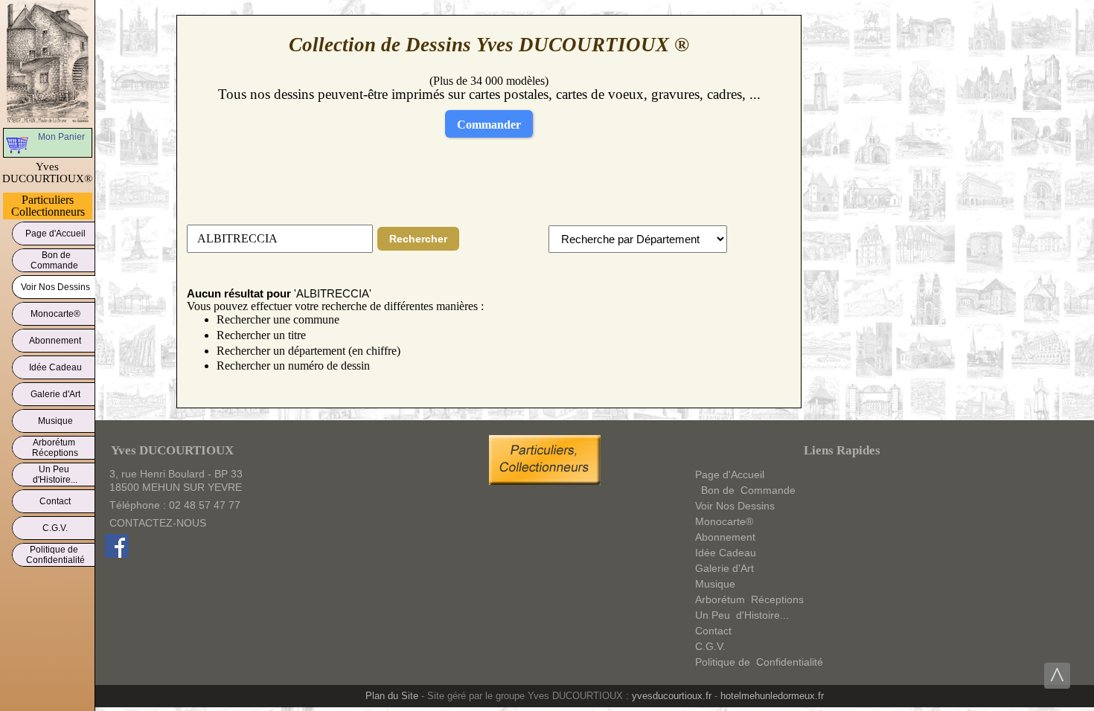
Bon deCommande (55, 260)
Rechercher (418, 239)
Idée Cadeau (55, 367)
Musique (55, 421)
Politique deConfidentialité (55, 554)
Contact (55, 501)
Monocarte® (55, 314)
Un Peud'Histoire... (55, 474)
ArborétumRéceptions (55, 447)
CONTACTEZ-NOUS (157, 523)
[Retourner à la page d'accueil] (48, 62)
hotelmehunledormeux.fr (772, 695)
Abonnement (55, 340)
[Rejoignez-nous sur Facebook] (117, 554)
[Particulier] (548, 481)
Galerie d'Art (55, 394)
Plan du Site (391, 695)
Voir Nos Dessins (55, 287)
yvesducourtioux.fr (671, 695)
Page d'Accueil (55, 233)
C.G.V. (55, 528)
